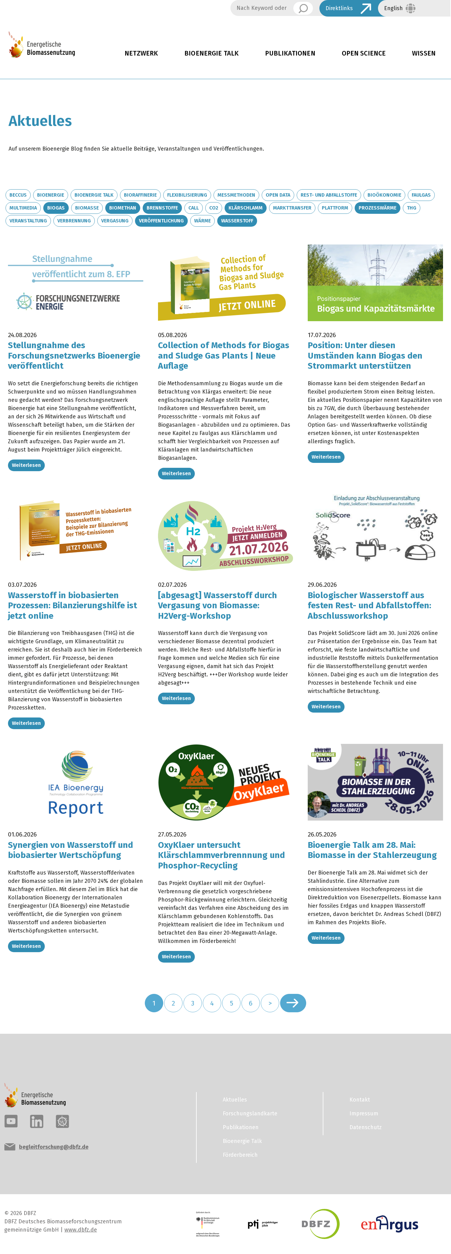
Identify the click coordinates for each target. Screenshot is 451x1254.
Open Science (364, 53)
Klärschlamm (246, 208)
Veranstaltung (28, 221)
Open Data (278, 195)
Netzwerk (141, 53)
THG (411, 208)
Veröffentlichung (161, 221)
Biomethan (122, 208)
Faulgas (421, 195)
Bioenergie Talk (211, 53)
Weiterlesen (26, 465)
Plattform (335, 208)
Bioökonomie (384, 195)
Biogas (56, 208)
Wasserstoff (237, 221)
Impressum (363, 1113)
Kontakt (359, 1099)
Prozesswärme (377, 208)
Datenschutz (365, 1127)
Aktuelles (235, 1099)
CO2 (213, 208)
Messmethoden (236, 195)
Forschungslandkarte (250, 1113)
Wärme (202, 221)
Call (193, 208)
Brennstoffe (162, 208)
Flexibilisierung (187, 195)
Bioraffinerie (140, 195)
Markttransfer (292, 208)
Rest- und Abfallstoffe (329, 195)
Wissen (424, 53)
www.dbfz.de (80, 1229)
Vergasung (115, 221)
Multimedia (23, 208)
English (393, 8)
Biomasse (87, 208)
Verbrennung (74, 221)
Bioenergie (50, 195)
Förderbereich (240, 1155)
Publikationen (290, 53)
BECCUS (18, 195)
